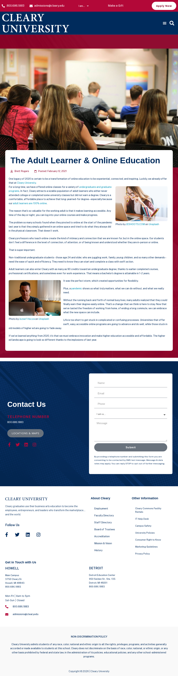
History (98, 550)
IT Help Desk (142, 519)
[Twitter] (18, 445)
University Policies (145, 533)
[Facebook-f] (9, 445)
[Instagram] (34, 445)
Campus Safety (143, 526)
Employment (101, 508)
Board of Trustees (104, 529)
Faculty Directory (104, 515)
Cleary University (26, 182)
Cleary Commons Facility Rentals (148, 510)
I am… (81, 6)
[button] (165, 23)
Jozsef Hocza (27, 319)
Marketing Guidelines (146, 546)
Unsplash (154, 224)
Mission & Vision (103, 543)
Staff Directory (103, 522)
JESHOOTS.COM (135, 224)
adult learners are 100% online (30, 203)
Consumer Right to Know (148, 539)
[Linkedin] (26, 445)
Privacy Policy (142, 553)
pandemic (76, 288)
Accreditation (102, 536)
